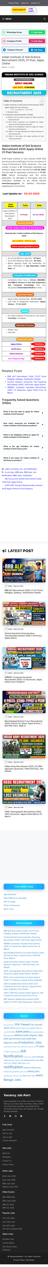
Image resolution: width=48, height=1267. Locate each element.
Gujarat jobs (7, 1047)
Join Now (38, 32)
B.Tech (13, 1032)
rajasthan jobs (8, 1076)
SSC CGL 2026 (8, 1218)
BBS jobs (28, 472)
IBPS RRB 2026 (8, 1197)
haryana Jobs (16, 1047)
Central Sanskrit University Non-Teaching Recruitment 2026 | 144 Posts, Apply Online (23, 635)
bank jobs (22, 1031)
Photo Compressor (12, 905)
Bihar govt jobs (9, 1035)
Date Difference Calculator (15, 898)
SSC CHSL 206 (8, 1222)
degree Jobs (36, 1035)
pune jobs (23, 1072)
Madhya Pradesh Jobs (16, 1060)
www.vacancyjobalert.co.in (25, 246)
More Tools (9, 909)
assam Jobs (34, 1028)
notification (27, 475)
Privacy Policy (13, 3)
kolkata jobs (27, 1057)
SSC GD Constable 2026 (12, 1229)
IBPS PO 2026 (8, 1205)
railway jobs (33, 1071)
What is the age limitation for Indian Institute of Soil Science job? (26, 133)
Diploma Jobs (11, 1042)
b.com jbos (9, 472)
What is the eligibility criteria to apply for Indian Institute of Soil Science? (26, 128)
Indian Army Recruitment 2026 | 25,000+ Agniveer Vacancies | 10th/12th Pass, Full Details (24, 768)
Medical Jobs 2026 (10, 1187)
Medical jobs (26, 1063)
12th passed (36, 1024)
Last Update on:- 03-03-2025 (24, 109)
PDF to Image (9, 902)
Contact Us (35, 3)
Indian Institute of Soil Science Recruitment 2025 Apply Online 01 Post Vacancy (24, 106)
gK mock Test (8, 1239)
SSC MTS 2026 (8, 1226)
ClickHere (39, 344)
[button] (44, 18)
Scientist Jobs (17, 1076)
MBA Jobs (17, 475)
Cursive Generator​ (9, 1140)
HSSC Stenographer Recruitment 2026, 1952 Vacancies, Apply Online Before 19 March (23, 813)
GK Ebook (6, 1250)
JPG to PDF (7, 1137)
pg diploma (16, 1072)
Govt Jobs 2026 (8, 1180)
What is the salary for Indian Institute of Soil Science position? (26, 137)
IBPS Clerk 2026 (9, 1201)
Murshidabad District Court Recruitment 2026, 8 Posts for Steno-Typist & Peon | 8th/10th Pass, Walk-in (23, 723)
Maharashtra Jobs (31, 1060)
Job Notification (30, 469)
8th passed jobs (9, 1025)
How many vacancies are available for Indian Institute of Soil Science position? (26, 123)
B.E (8, 1032)
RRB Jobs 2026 (8, 1184)
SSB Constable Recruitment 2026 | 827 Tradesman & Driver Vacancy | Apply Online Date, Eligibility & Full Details (22, 986)
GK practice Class (9, 1247)
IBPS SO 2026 (8, 1208)
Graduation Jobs (30, 1042)
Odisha (27, 1067)
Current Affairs (8, 1243)
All (21, 469)
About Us (25, 3)
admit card (9, 1028)
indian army (31, 1047)
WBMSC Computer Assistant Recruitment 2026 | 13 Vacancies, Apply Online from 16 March (26, 390)
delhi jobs (31, 1038)
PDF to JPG (7, 1133)
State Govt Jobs (29, 1076)
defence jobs (21, 1035)
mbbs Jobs (17, 1063)
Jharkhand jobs (14, 1052)
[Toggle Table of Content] (41, 101)
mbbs (10, 1063)
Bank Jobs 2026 (9, 1176)
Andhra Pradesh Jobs (22, 1028)
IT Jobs (6, 1052)
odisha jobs (35, 1067)
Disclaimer (6, 1157)
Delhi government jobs (15, 1038)
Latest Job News (12, 469)
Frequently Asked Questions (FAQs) (19, 115)
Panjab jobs (8, 1072)
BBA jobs (19, 472)
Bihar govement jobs (36, 1032)
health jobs (24, 1047)
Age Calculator (10, 894)
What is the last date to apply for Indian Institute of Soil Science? (26, 118)
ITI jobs (40, 1046)
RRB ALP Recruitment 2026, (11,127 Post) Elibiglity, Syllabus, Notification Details (24, 591)
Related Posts (13, 112)
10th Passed (22, 1024)
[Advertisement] (24, 514)
